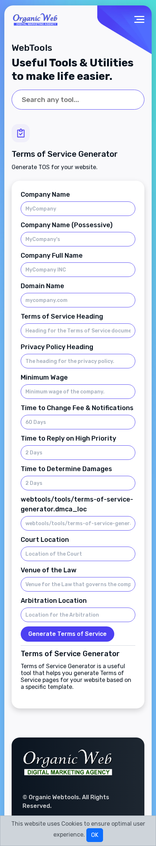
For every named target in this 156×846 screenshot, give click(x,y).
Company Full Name (52, 255)
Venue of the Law (49, 570)
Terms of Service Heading (62, 316)
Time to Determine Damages (66, 469)
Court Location (45, 540)
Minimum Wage (44, 377)
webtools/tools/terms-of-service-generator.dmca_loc (77, 504)
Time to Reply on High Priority (68, 438)
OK (94, 834)
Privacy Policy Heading (57, 347)
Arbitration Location (54, 601)
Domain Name (42, 286)
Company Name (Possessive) (66, 225)
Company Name (45, 195)
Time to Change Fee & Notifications (77, 408)
